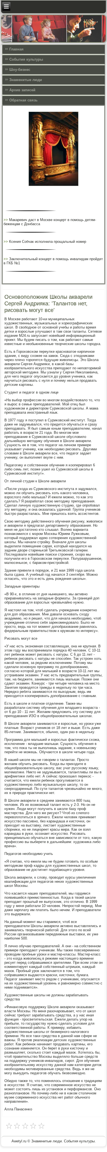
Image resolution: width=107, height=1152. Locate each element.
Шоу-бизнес (19, 70)
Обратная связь (23, 100)
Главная (16, 49)
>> (6, 220)
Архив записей (22, 90)
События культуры (26, 59)
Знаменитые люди (25, 80)
